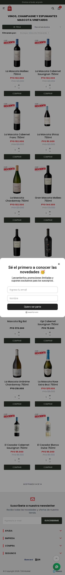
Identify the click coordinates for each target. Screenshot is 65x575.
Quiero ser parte (32, 306)
